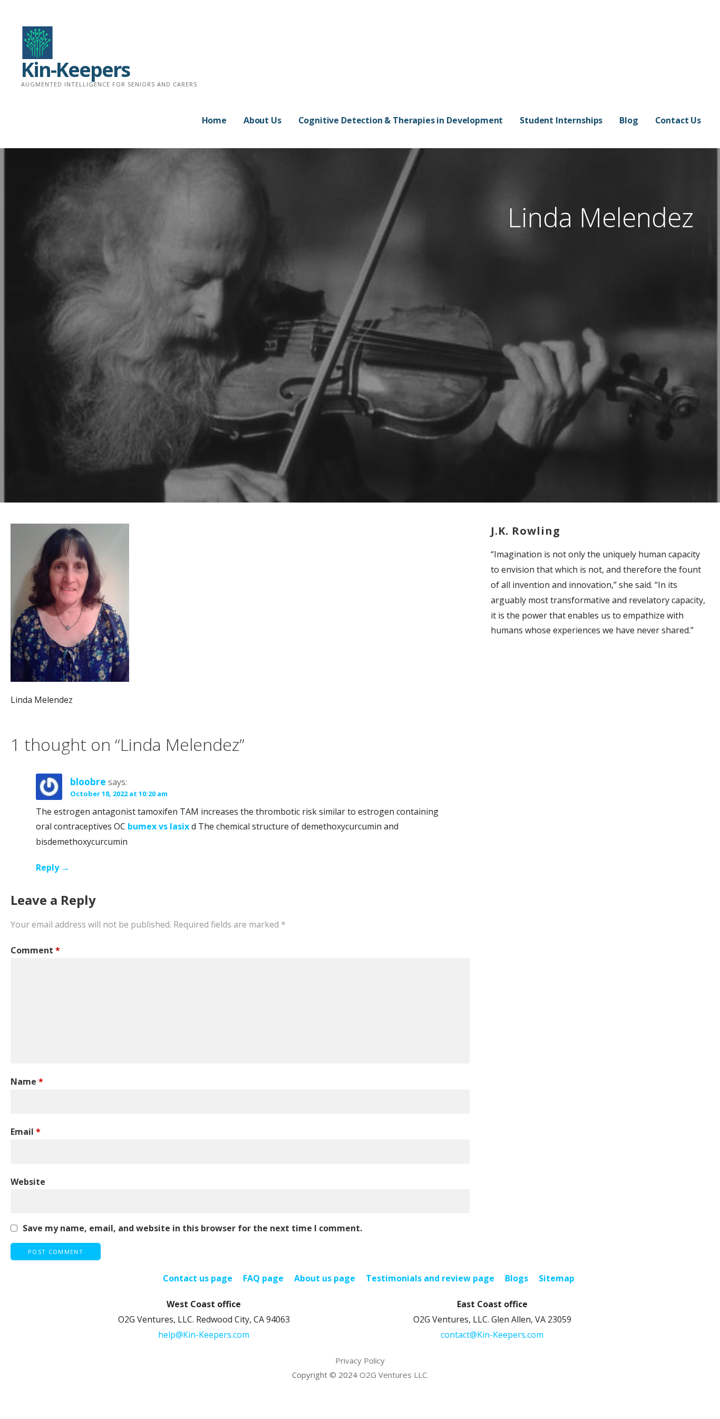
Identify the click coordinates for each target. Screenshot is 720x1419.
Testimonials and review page (430, 1278)
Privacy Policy (360, 1360)
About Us (262, 120)
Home (214, 120)
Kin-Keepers (75, 69)
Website (28, 1182)
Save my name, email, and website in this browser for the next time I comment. (192, 1228)
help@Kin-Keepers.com (203, 1334)
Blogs (516, 1278)
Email (26, 1131)
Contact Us (678, 120)
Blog (628, 120)
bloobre (88, 781)
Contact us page (197, 1278)
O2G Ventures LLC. (394, 1374)
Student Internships (561, 120)
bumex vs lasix (158, 826)
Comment (35, 950)
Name (27, 1081)
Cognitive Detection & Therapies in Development (400, 120)
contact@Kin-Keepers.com (492, 1334)
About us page (324, 1278)
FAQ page (263, 1278)
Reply (47, 867)
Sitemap (557, 1278)
